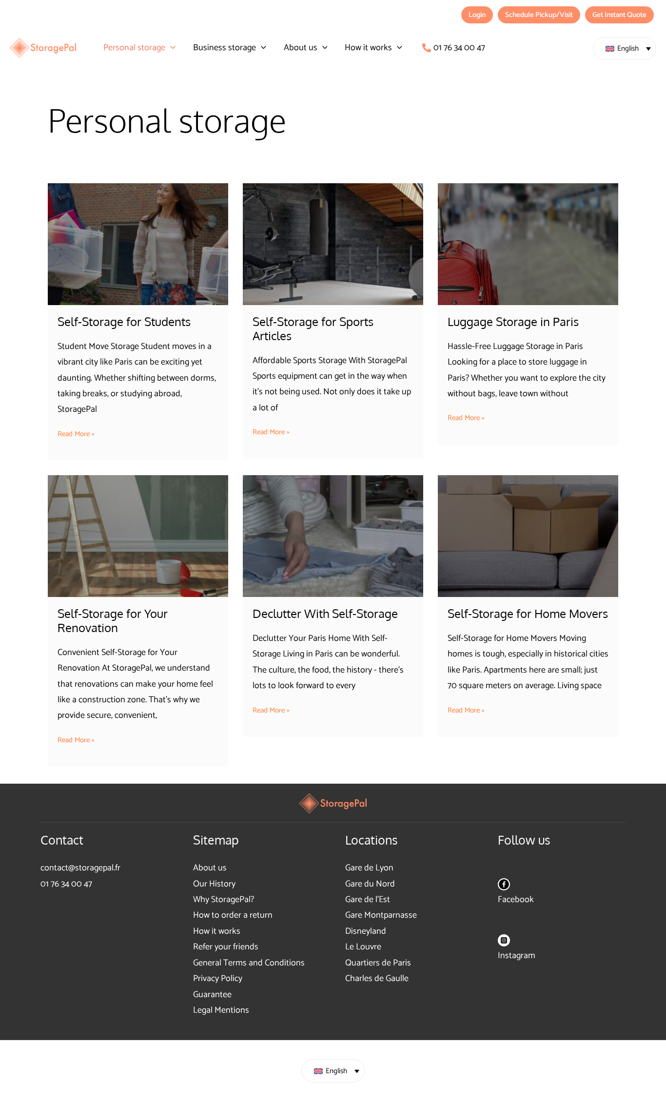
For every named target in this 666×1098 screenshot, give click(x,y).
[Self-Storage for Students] (138, 244)
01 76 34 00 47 (66, 884)
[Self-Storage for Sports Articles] (333, 244)
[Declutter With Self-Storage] (333, 536)
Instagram (516, 955)
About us (210, 868)
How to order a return (233, 915)
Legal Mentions (221, 1010)
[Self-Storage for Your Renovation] (138, 536)
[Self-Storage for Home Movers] (528, 536)
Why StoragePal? (223, 899)
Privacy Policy (217, 978)
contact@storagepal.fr (80, 868)
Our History (214, 884)
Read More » (76, 434)
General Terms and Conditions (249, 963)
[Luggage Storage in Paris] (528, 244)
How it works (216, 931)
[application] (170, 48)
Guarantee (212, 994)
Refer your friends (225, 947)
